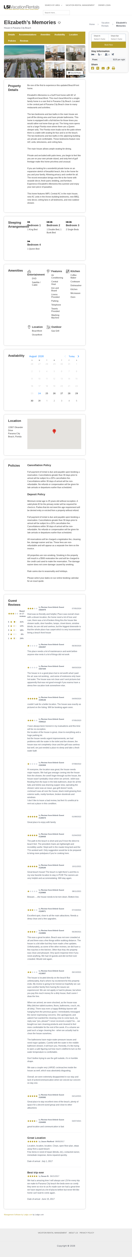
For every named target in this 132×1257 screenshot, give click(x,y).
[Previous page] (65, 356)
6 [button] (61, 371)
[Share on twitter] (97, 68)
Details (11, 34)
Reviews (24, 41)
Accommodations (27, 35)
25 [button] (47, 393)
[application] (61, 5)
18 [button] (47, 386)
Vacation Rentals (105, 24)
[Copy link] (108, 68)
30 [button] (61, 364)
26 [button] (32, 364)
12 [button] (54, 378)
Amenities (45, 35)
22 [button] (76, 386)
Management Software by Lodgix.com (18, 1215)
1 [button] (76, 364)
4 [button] (46, 371)
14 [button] (69, 378)
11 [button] (47, 378)
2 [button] (32, 371)
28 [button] (47, 364)
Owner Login (104, 5)
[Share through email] (103, 68)
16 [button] (32, 386)
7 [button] (69, 371)
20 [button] (61, 386)
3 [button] (39, 371)
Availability (59, 35)
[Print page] (113, 68)
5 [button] (54, 371)
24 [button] (39, 393)
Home (92, 24)
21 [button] (69, 386)
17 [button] (39, 386)
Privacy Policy (87, 1233)
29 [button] (54, 364)
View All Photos (75, 73)
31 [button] (69, 364)
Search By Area (52, 5)
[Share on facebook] (92, 68)
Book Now (109, 45)
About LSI (73, 1233)
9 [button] (32, 378)
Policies (12, 41)
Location (73, 35)
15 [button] (76, 378)
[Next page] (78, 356)
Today (72, 356)
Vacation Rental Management (80, 5)
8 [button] (76, 371)
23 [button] (32, 393)
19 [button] (54, 386)
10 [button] (39, 378)
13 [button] (62, 378)
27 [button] (39, 364)
